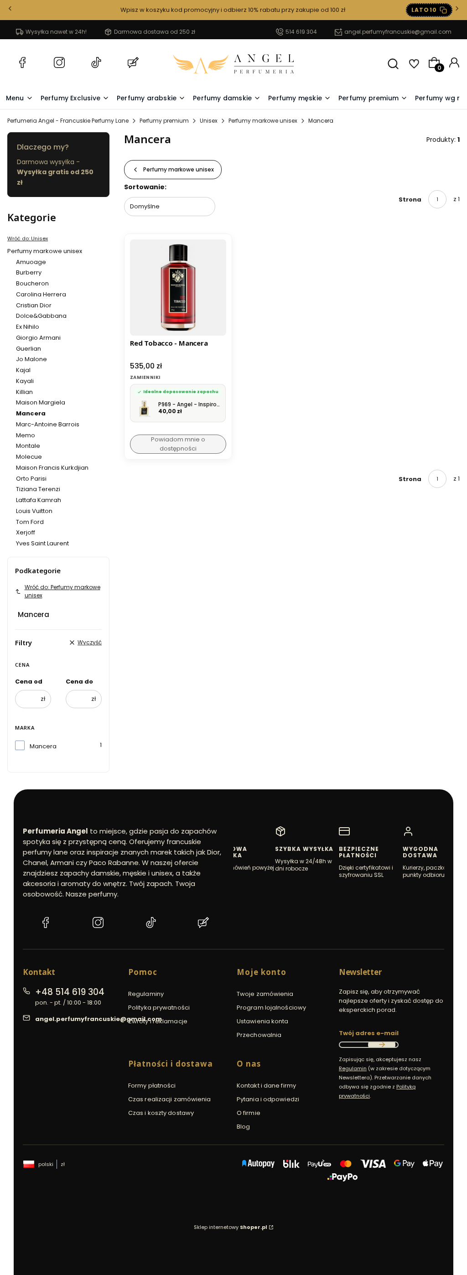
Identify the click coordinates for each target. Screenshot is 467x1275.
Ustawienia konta (263, 1021)
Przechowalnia (259, 1035)
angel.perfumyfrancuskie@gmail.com (397, 32)
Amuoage (31, 262)
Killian (24, 392)
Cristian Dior (34, 305)
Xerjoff (25, 532)
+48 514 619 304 (69, 992)
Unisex (209, 120)
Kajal (23, 370)
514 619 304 (301, 32)
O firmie (248, 1113)
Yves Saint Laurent (42, 543)
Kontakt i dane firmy (266, 1085)
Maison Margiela (40, 402)
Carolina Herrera (41, 294)
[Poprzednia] (10, 10)
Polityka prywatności (159, 1007)
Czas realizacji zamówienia (169, 1099)
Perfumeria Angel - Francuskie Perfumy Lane (68, 120)
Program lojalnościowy (271, 1007)
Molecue (29, 456)
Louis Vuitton (34, 511)
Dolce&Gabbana (41, 315)
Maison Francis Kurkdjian (52, 467)
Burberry (29, 272)
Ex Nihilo (27, 326)
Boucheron (32, 283)
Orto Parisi (31, 478)
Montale (28, 445)
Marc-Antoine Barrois (47, 424)
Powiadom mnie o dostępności (178, 444)
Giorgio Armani (38, 337)
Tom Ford (30, 522)
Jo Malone (31, 359)
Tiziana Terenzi (38, 489)
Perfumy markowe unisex (262, 120)
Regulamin (353, 1068)
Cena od (28, 681)
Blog (243, 1126)
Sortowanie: (145, 187)
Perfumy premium (164, 120)
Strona (410, 199)
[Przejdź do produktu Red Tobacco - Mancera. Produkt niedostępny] (178, 287)
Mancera (43, 746)
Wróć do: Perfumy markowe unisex (62, 591)
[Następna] (457, 10)
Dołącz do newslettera (381, 1045)
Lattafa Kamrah (38, 500)
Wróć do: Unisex (27, 238)
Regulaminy (146, 994)
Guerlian (28, 348)
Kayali (25, 381)
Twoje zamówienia (265, 994)
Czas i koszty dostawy (161, 1113)
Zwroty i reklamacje (157, 1021)
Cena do (79, 681)
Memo (25, 435)
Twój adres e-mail (369, 1033)
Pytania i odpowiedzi (268, 1099)
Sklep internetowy (230, 1227)
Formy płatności (152, 1085)
